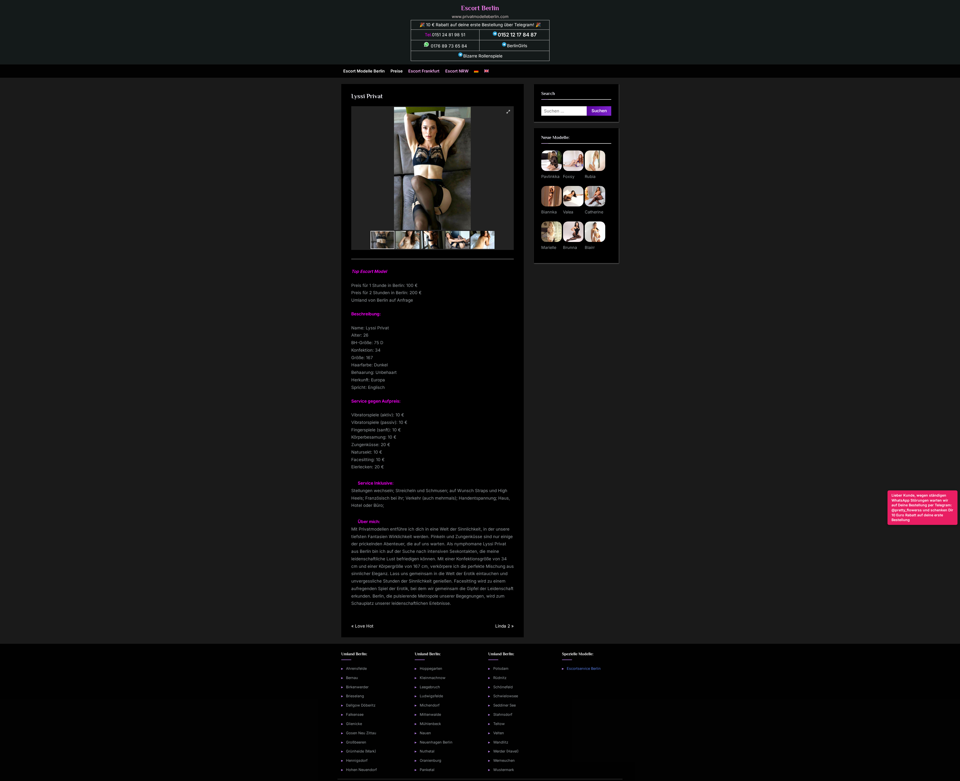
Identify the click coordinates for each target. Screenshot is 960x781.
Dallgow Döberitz (361, 705)
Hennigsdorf (357, 760)
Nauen (425, 733)
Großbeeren (356, 742)
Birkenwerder (357, 687)
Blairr (590, 247)
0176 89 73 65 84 (448, 45)
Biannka (549, 211)
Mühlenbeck (430, 724)
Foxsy (568, 176)
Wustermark (503, 770)
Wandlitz (500, 742)
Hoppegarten (431, 668)
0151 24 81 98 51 (448, 34)
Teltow (499, 724)
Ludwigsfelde (431, 696)
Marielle (548, 247)
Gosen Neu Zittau (361, 733)
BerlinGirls (517, 45)
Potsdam (500, 668)
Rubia (590, 176)
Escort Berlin (480, 8)
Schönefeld (503, 687)
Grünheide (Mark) (361, 751)
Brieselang (355, 696)
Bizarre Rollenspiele (482, 55)
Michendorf (430, 705)
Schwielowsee (505, 696)
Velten (498, 733)
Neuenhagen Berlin (436, 742)
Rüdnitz (499, 678)
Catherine (594, 211)
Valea (568, 211)
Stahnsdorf (502, 714)
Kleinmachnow (433, 678)
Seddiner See (504, 705)
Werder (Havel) (505, 751)
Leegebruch (430, 687)
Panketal (427, 770)
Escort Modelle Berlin (364, 70)
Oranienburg (430, 760)
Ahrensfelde (356, 668)
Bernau (352, 678)
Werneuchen (504, 760)
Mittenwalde (430, 714)
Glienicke (354, 724)
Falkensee (355, 714)
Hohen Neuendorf (361, 770)
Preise (396, 70)
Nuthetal (427, 751)
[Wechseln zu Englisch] (486, 71)
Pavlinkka (550, 176)
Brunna (570, 247)
